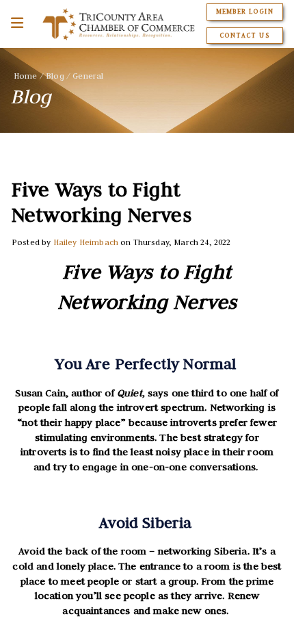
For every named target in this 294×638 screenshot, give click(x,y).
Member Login (244, 12)
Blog (55, 76)
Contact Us (244, 35)
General (87, 76)
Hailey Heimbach (85, 242)
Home (26, 76)
